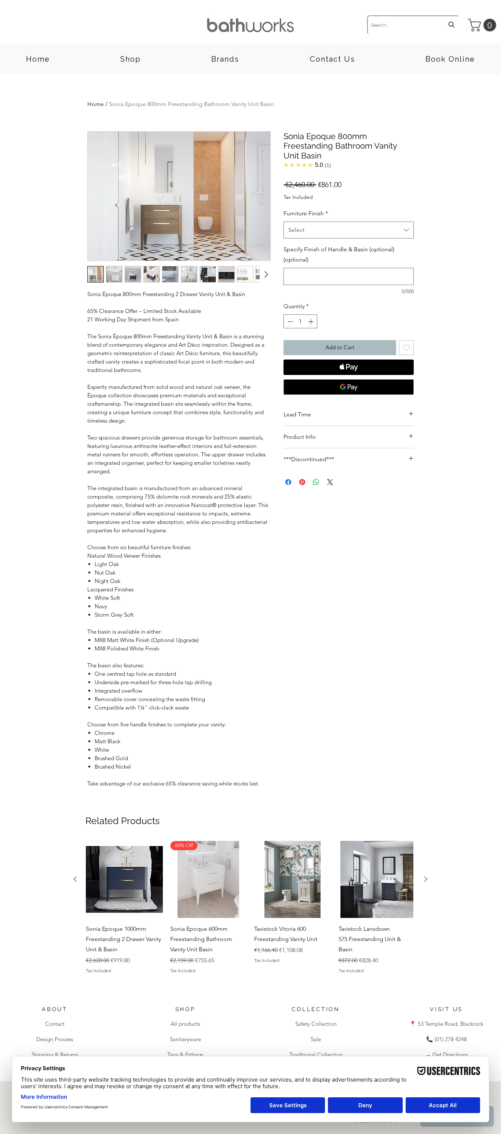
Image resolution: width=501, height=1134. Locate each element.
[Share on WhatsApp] (316, 482)
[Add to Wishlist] (406, 347)
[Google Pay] (349, 387)
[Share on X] (330, 482)
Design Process (54, 1039)
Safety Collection (316, 1023)
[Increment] (312, 321)
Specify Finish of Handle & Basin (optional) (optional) (339, 254)
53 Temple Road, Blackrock (449, 1023)
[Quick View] (124, 879)
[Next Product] (425, 879)
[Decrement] (290, 321)
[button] (483, 25)
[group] (250, 907)
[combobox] (413, 24)
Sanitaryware (185, 1039)
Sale (316, 1039)
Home (95, 104)
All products (185, 1023)
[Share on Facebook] (288, 482)
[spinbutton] (301, 321)
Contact (55, 1023)
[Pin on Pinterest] (302, 482)
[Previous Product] (75, 879)
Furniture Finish (306, 213)
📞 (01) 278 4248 (446, 1039)
